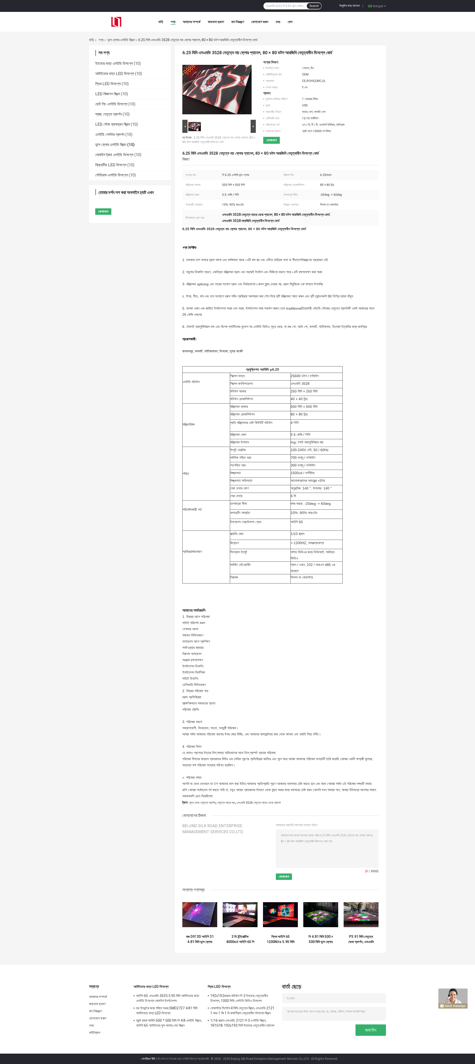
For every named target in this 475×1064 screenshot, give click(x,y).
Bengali (378, 6)
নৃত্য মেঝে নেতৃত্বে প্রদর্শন (202, 802)
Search (314, 6)
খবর (278, 22)
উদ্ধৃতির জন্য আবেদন (349, 5)
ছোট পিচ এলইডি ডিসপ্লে (111, 104)
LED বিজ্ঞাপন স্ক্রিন (107, 94)
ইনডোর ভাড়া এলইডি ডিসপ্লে (114, 63)
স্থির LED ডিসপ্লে (108, 83)
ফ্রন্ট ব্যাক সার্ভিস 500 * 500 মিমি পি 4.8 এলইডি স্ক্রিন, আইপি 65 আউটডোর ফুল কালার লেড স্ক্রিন (169, 1022)
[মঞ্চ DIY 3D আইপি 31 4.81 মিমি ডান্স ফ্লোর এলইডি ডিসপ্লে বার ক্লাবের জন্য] (199, 914)
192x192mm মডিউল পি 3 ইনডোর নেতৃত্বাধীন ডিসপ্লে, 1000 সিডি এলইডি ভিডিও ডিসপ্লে (239, 998)
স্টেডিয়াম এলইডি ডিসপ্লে (111, 175)
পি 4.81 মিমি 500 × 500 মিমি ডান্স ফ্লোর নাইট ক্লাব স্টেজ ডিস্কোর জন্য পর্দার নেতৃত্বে (320, 939)
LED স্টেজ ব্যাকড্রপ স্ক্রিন (112, 124)
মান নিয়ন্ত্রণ (237, 22)
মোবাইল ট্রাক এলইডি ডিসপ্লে (114, 154)
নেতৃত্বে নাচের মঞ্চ (226, 802)
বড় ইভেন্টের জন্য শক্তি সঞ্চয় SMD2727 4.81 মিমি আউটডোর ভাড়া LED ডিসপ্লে (166, 1010)
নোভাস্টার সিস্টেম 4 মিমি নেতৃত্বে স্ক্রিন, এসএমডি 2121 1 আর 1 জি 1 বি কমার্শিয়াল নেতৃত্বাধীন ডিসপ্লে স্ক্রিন (242, 1010)
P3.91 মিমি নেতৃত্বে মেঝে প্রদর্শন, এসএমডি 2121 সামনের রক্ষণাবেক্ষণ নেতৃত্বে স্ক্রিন (361, 939)
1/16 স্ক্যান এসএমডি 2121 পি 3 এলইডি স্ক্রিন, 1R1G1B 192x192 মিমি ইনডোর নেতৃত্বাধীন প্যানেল (242, 1022)
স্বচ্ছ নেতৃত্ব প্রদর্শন (108, 114)
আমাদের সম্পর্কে (191, 22)
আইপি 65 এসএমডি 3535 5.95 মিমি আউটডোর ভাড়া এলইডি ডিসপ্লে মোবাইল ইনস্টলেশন (167, 998)
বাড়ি (160, 22)
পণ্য (173, 22)
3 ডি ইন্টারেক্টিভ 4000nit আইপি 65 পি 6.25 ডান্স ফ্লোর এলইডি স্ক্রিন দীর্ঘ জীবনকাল (240, 939)
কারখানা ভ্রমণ (216, 22)
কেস (290, 22)
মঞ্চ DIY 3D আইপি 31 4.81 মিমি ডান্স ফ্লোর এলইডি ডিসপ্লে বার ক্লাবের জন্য (200, 939)
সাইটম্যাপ (94, 1033)
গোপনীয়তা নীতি (148, 1059)
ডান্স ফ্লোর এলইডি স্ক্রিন (121, 40)
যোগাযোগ (271, 140)
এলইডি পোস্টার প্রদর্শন (109, 134)
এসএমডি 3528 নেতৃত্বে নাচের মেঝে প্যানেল (259, 802)
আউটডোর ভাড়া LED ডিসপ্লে (114, 73)
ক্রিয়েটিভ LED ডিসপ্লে (110, 165)
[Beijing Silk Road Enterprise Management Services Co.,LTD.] (116, 21)
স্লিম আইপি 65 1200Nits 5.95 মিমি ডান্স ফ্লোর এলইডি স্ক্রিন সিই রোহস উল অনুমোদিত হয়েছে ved (280, 939)
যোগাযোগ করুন (259, 22)
